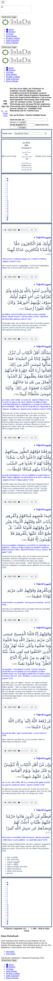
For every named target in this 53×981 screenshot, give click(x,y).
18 (7, 216)
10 (7, 200)
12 (7, 204)
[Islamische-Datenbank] (16, 25)
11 (7, 202)
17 (7, 214)
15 (7, 210)
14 (7, 208)
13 (7, 206)
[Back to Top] (3, 2)
